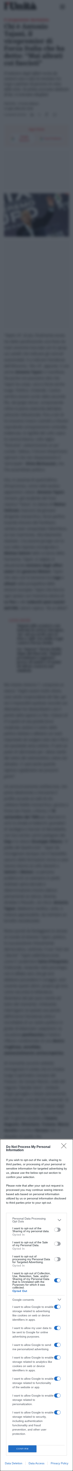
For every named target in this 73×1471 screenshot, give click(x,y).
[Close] (65, 1147)
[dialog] (36, 1305)
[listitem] (36, 1220)
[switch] (57, 1230)
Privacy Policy (59, 1463)
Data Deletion (13, 1463)
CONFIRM (22, 1449)
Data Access (36, 1463)
